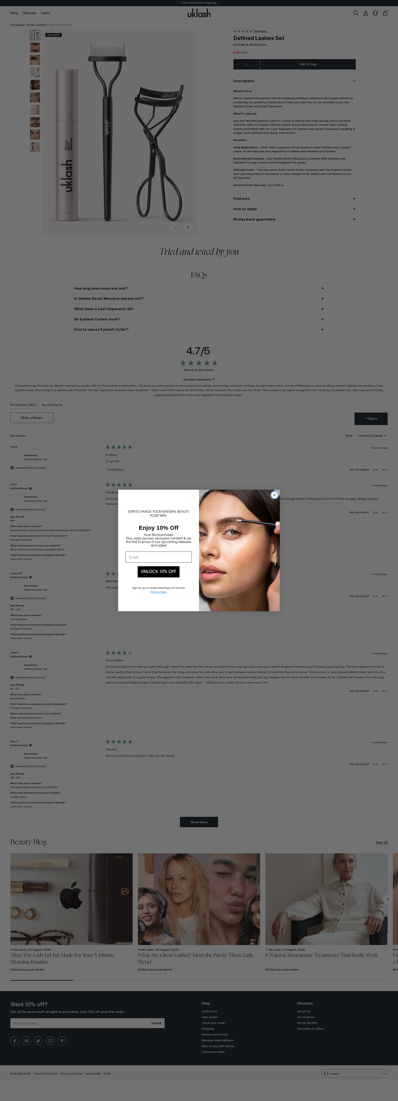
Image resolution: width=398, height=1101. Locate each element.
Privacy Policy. (158, 592)
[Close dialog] (274, 495)
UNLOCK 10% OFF (158, 572)
